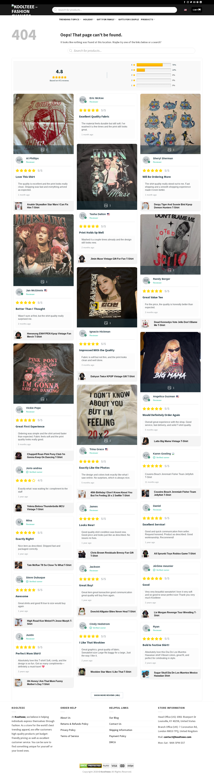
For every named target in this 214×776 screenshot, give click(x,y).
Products (147, 19)
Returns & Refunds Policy (74, 723)
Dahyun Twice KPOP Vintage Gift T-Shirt (113, 376)
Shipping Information (120, 730)
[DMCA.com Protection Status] (90, 765)
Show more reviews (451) (107, 695)
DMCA (112, 742)
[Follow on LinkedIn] (201, 2)
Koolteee (20, 716)
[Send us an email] (194, 2)
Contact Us (115, 723)
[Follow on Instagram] (188, 2)
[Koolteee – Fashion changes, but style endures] (26, 9)
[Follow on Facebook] (185, 2)
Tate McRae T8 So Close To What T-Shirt (49, 565)
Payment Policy (117, 736)
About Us (65, 717)
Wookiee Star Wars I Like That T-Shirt (111, 672)
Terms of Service (69, 736)
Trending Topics (69, 19)
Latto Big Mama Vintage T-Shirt (171, 441)
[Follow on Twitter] (191, 2)
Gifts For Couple (128, 19)
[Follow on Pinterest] (198, 2)
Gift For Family (105, 19)
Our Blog (114, 717)
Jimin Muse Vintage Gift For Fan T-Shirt (112, 259)
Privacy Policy (67, 730)
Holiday (88, 19)
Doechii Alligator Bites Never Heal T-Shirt (113, 611)
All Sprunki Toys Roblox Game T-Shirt (175, 553)
